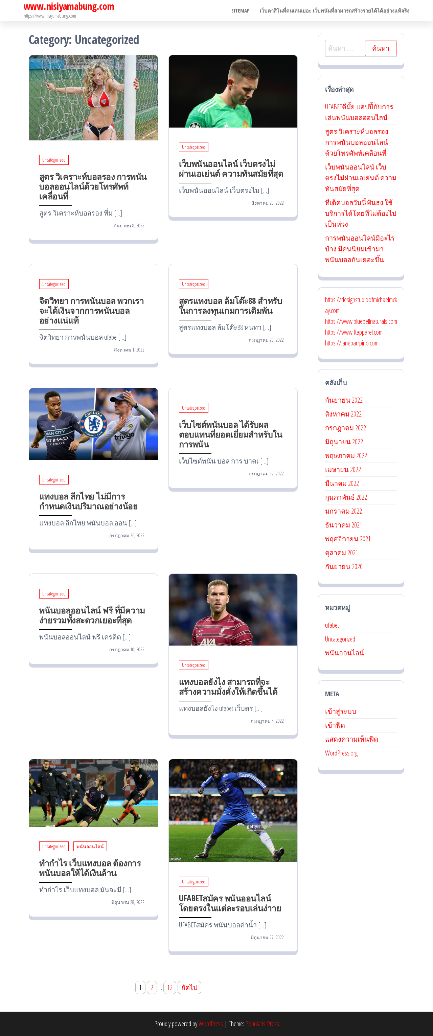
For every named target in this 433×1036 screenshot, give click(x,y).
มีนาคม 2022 (342, 483)
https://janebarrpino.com (352, 342)
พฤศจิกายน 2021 (348, 538)
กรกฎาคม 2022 (345, 427)
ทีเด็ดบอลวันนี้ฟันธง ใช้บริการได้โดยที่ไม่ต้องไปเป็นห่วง (360, 213)
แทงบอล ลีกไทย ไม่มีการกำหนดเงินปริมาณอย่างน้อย (88, 501)
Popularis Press (262, 1023)
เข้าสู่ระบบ (340, 711)
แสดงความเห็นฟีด (351, 739)
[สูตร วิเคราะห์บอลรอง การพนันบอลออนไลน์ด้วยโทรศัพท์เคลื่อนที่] (93, 97)
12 (170, 987)
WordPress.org (341, 753)
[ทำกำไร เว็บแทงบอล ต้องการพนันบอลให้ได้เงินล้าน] (93, 792)
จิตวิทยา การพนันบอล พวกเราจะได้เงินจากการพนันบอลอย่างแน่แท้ (91, 310)
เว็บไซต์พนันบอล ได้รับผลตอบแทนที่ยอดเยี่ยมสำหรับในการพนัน (230, 434)
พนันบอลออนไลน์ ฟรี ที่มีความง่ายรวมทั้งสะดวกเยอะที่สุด (92, 615)
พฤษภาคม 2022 (346, 455)
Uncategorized (54, 160)
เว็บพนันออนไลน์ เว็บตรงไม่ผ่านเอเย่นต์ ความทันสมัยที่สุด (231, 168)
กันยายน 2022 (344, 400)
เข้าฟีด (335, 725)
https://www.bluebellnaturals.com (361, 321)
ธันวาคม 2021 (343, 525)
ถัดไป (189, 987)
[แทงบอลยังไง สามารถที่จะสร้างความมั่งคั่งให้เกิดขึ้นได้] (233, 608)
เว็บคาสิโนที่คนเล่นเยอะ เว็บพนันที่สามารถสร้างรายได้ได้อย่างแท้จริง (334, 10)
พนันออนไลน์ (90, 846)
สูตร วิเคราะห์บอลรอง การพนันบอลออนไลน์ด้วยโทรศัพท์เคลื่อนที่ (93, 186)
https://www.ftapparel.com (354, 332)
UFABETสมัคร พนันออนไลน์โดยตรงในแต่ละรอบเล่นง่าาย (230, 903)
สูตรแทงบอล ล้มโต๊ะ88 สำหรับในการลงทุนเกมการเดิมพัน (230, 305)
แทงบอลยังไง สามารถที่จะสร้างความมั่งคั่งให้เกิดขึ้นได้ (228, 686)
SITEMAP (240, 10)
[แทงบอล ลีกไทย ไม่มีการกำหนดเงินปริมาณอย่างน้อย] (93, 423)
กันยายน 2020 (344, 566)
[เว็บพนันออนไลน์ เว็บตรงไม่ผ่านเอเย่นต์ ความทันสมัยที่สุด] (233, 90)
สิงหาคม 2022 (343, 414)
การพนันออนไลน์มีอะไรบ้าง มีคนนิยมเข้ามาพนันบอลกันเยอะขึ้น (360, 248)
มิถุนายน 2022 (344, 441)
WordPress (211, 1023)
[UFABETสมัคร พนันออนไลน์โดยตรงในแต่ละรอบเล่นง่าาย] (233, 809)
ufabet (332, 625)
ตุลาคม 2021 (341, 552)
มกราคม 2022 (343, 511)
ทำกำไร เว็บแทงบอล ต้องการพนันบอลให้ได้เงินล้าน (90, 867)
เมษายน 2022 (343, 469)
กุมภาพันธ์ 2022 (346, 497)
